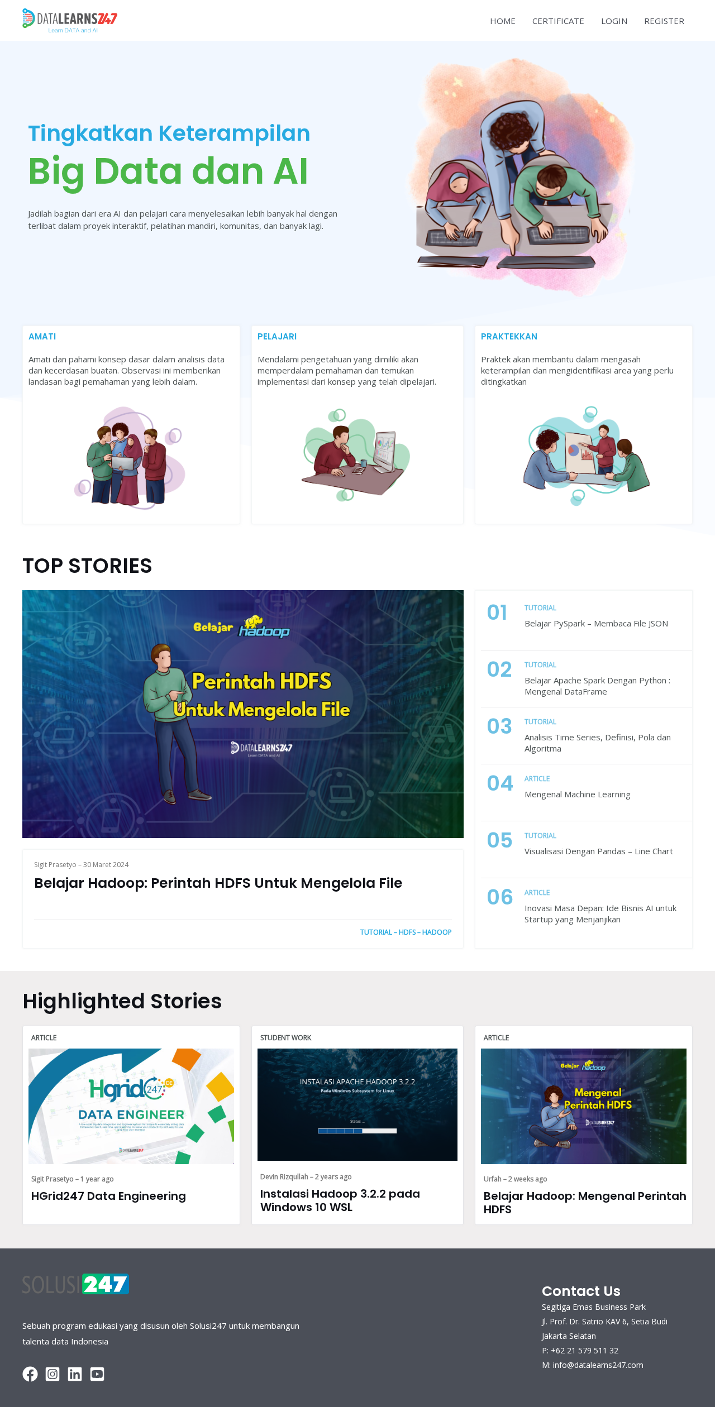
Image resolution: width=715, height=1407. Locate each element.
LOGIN (614, 20)
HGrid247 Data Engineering (108, 1196)
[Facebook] (30, 1374)
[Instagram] (52, 1374)
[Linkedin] (75, 1374)
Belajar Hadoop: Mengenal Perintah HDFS (585, 1202)
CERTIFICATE (558, 20)
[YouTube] (97, 1374)
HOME (503, 20)
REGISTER (664, 20)
